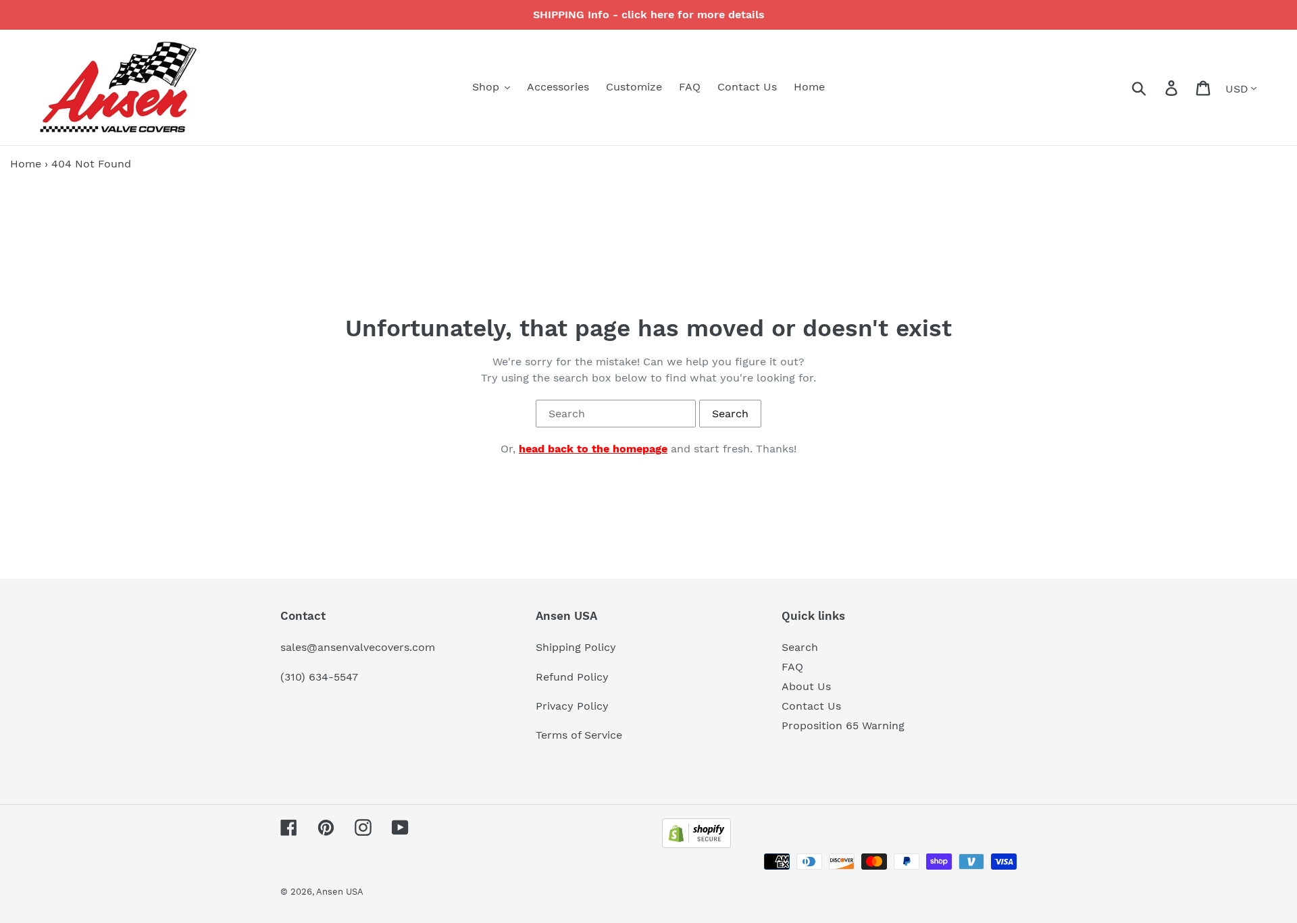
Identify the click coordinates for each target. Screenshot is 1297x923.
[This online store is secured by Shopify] (696, 844)
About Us (806, 686)
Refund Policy (572, 676)
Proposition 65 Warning (843, 725)
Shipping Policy (576, 647)
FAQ (792, 666)
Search (800, 647)
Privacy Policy (572, 706)
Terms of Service (579, 735)
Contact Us (811, 706)
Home (25, 163)
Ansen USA (339, 892)
